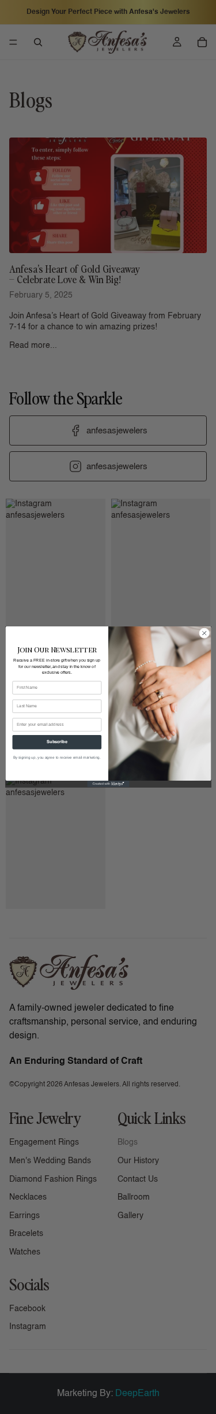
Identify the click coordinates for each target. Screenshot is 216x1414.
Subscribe (56, 742)
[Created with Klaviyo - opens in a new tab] (108, 784)
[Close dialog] (204, 633)
